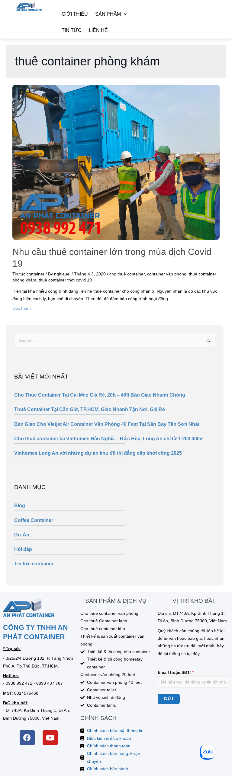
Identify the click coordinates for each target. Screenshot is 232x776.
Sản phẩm (108, 14)
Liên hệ (98, 30)
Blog (19, 505)
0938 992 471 (19, 683)
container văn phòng (166, 274)
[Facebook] (27, 737)
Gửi (169, 698)
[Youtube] (50, 737)
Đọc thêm (21, 308)
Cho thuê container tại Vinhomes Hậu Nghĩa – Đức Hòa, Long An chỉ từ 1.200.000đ (108, 438)
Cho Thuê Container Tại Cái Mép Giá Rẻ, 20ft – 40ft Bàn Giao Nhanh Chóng (99, 394)
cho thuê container (127, 274)
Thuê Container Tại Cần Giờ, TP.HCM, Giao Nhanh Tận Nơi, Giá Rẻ (89, 409)
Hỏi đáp (23, 549)
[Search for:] (114, 340)
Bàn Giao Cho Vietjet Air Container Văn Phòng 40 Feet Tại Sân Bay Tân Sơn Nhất (106, 424)
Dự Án (21, 534)
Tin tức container (33, 563)
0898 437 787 (49, 683)
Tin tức (72, 30)
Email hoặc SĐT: (176, 672)
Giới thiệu (75, 14)
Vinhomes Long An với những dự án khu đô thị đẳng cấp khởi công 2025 (98, 453)
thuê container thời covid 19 (65, 280)
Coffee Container (33, 520)
